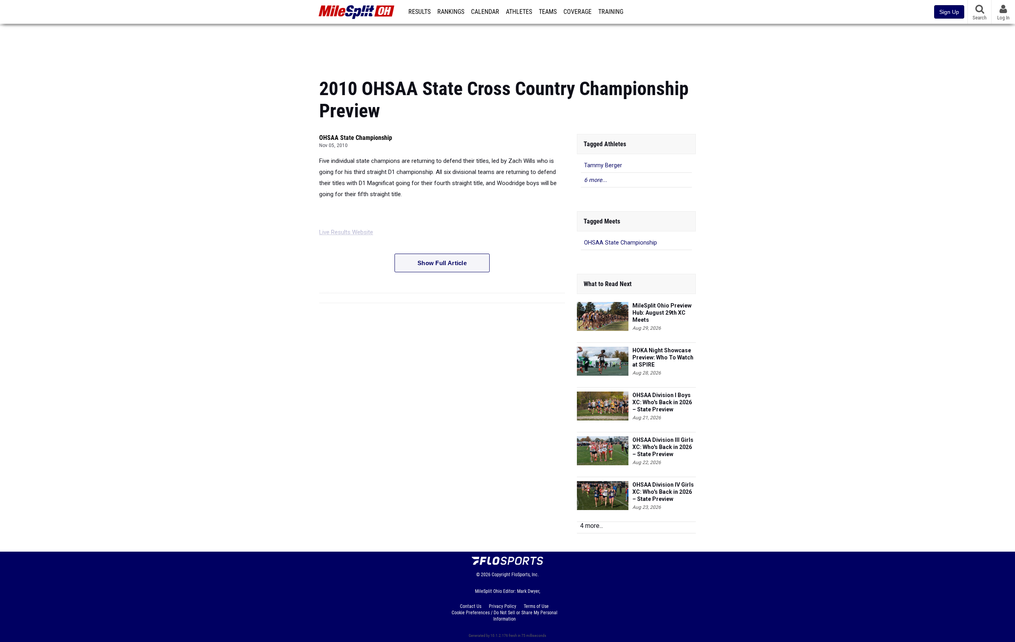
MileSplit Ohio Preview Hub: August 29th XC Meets (661, 312)
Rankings (450, 11)
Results (419, 11)
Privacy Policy (502, 606)
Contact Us (470, 606)
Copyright (501, 574)
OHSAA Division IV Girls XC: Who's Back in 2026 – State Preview (663, 492)
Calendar (485, 11)
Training (610, 11)
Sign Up (949, 12)
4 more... (591, 525)
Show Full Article (442, 263)
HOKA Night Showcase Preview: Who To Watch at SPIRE (662, 357)
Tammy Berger (603, 165)
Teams (548, 11)
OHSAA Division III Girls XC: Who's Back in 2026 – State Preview (662, 447)
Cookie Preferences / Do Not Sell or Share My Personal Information (504, 616)
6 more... (595, 180)
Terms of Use (536, 606)
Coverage (577, 11)
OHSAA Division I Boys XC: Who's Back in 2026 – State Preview (662, 402)
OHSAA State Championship (355, 137)
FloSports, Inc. (525, 574)
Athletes (519, 11)
